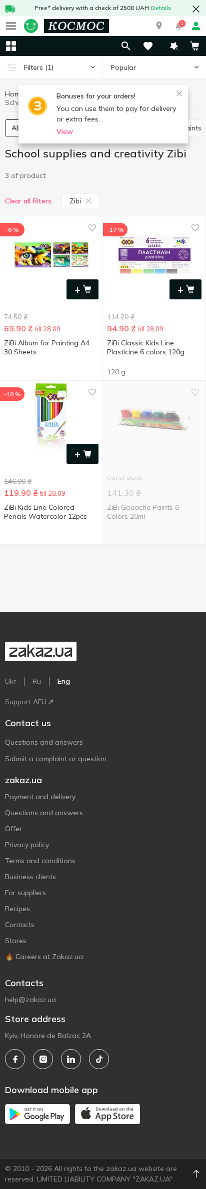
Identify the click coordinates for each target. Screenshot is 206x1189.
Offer (13, 828)
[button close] (196, 9)
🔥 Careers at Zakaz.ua (44, 956)
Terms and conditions (40, 860)
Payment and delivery (40, 796)
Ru (36, 681)
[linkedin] (71, 1059)
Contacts (19, 924)
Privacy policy (27, 844)
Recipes (17, 908)
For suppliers (25, 892)
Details (161, 7)
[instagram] (43, 1059)
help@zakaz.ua (30, 999)
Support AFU (25, 701)
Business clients (30, 876)
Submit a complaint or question (55, 758)
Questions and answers (44, 742)
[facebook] (15, 1059)
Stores (15, 940)
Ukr (10, 681)
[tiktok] (99, 1059)
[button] (159, 25)
